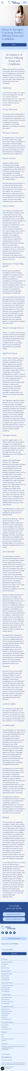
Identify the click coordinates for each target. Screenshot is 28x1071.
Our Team (3, 966)
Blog (2, 1034)
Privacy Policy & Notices (6, 1060)
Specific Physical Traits (6, 1011)
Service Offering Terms (6, 1057)
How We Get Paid (5, 979)
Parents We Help (5, 968)
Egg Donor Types (5, 975)
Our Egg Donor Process (6, 973)
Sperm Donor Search (7, 982)
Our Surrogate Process (6, 997)
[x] (6, 932)
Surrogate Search (6, 994)
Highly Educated (5, 1009)
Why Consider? (4, 1025)
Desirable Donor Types (7, 1006)
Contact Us (4, 1040)
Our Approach (4, 964)
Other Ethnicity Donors (6, 1019)
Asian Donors (4, 1017)
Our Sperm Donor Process (7, 985)
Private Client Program (7, 1022)
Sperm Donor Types (5, 987)
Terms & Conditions (5, 1054)
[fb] (2, 932)
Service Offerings (5, 977)
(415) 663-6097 (5, 1049)
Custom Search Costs (6, 1029)
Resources (4, 1032)
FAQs (2, 1036)
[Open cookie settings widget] (2, 1068)
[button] (14, 914)
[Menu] (2, 2)
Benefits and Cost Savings (7, 1001)
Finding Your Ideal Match (7, 962)
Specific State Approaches (7, 1038)
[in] (14, 932)
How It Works (4, 1027)
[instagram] (10, 932)
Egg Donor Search (6, 971)
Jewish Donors (4, 1015)
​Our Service (4, 959)
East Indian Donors (5, 1013)
